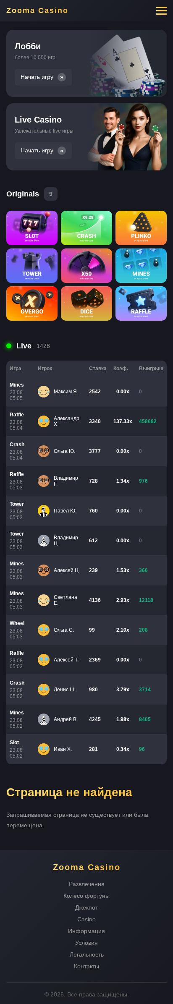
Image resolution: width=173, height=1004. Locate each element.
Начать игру (37, 77)
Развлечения (87, 884)
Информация (86, 931)
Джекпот (86, 907)
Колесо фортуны (86, 895)
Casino (86, 919)
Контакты (86, 966)
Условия (86, 942)
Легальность (87, 954)
